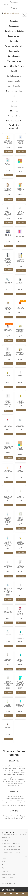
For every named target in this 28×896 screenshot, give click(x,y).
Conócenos (5, 871)
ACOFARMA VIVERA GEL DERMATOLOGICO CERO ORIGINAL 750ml (8, 496)
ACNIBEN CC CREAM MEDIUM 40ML (20, 189)
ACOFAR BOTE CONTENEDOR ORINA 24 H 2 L (7, 659)
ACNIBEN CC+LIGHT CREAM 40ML (20, 448)
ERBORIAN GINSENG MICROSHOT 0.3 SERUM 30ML (8, 165)
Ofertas (4, 862)
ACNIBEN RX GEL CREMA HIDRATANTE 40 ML (8, 729)
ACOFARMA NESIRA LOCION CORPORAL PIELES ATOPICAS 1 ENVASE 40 (8, 520)
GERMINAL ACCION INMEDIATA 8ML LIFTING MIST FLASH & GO (8, 260)
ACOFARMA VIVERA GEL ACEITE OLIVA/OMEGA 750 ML (20, 401)
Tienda (4, 858)
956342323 (15, 2)
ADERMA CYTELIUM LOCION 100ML (7, 705)
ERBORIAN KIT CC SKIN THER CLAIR (20, 236)
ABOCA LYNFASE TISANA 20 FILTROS (8, 284)
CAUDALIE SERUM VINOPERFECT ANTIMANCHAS (20, 260)
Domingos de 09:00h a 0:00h (11, 852)
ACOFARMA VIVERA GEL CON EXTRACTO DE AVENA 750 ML (8, 472)
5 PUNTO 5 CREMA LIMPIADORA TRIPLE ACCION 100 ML (7, 213)
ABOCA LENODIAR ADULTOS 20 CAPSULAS (8, 308)
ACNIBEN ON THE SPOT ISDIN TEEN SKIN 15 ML (20, 705)
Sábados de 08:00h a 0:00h (11, 849)
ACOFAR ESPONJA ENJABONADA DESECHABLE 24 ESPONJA (20, 614)
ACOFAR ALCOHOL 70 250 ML (8, 566)
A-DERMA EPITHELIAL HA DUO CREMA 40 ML (20, 377)
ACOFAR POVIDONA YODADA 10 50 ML (8, 377)
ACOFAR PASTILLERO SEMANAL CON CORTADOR (20, 543)
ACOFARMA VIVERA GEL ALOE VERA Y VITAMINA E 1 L (20, 496)
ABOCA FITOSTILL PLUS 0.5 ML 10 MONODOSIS (20, 213)
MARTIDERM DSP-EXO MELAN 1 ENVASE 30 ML (8, 189)
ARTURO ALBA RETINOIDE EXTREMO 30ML (20, 307)
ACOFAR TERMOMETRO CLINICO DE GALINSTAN (20, 472)
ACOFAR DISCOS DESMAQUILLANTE (8, 612)
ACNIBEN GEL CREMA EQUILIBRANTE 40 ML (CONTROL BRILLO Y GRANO (20, 683)
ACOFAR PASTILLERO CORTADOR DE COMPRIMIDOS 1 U (8, 425)
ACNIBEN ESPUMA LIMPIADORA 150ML (20, 660)
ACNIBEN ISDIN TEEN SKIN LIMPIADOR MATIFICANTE (20, 636)
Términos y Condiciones (8, 874)
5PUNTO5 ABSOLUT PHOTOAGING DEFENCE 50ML (7, 354)
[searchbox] (14, 4)
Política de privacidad (8, 877)
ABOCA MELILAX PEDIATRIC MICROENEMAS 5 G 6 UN (20, 331)
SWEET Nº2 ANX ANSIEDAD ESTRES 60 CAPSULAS (20, 142)
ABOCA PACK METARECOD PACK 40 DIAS (8, 235)
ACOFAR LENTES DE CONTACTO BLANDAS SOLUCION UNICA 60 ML (8, 590)
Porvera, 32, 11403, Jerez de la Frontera (14, 834)
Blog (3, 868)
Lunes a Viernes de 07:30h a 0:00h (13, 846)
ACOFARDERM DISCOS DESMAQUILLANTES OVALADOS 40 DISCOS (8, 683)
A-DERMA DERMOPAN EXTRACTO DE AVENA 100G (20, 519)
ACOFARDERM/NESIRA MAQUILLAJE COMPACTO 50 (9, 447)
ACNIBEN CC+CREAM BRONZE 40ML (20, 166)
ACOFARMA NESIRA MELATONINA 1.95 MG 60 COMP (20, 424)
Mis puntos (5, 865)
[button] (24, 15)
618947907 (6, 840)
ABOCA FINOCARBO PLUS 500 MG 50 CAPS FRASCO (20, 284)
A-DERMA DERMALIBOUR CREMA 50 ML (20, 566)
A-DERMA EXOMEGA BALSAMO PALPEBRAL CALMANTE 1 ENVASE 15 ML (7, 402)
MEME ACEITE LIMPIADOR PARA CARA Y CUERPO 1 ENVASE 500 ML (8, 142)
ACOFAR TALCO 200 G (20, 589)
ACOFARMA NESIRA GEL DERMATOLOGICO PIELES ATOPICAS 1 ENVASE (8, 544)
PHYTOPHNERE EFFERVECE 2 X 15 (8, 330)
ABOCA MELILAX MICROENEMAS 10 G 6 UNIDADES (20, 353)
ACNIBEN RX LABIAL (8, 635)
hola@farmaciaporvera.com (11, 843)
